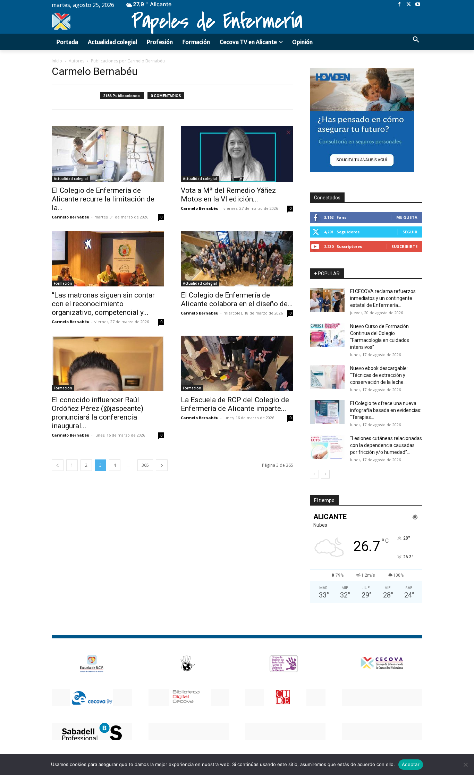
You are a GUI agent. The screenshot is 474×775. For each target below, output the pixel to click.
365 (145, 465)
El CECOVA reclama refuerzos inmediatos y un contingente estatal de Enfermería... (383, 298)
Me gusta (406, 217)
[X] (408, 4)
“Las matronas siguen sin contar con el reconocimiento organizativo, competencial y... (103, 304)
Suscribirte (404, 246)
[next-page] (162, 465)
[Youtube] (417, 4)
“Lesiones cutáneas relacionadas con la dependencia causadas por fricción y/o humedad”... (386, 445)
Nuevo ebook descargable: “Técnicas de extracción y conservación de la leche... (379, 375)
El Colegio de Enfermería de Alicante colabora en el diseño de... (237, 299)
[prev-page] (58, 465)
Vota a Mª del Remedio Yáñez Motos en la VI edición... (228, 194)
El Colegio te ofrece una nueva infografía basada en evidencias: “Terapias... (385, 410)
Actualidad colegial (71, 178)
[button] (416, 40)
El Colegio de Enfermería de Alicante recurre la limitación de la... (103, 199)
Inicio (57, 61)
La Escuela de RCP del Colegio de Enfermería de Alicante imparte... (235, 404)
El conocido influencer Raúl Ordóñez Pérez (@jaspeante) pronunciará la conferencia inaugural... (97, 413)
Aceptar (411, 764)
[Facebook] (399, 4)
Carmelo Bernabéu (71, 216)
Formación (63, 283)
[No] (465, 764)
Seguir (410, 231)
